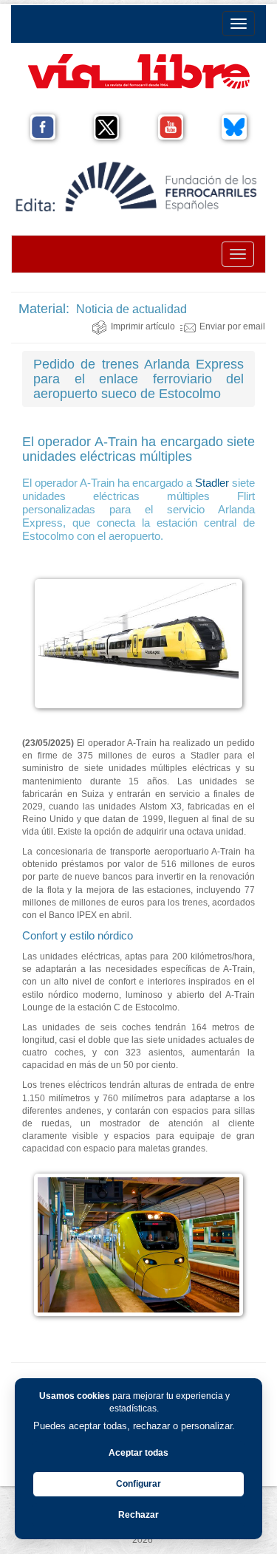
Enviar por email (232, 326)
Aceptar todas (138, 1453)
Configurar (138, 1484)
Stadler (212, 482)
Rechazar (138, 1515)
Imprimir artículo (143, 326)
